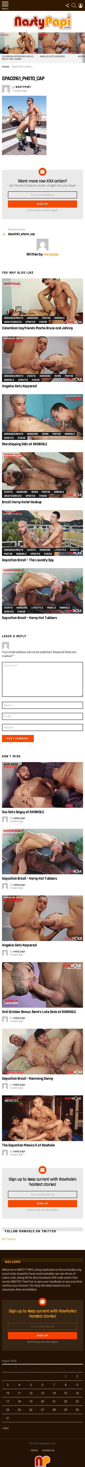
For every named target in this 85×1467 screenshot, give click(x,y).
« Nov (5, 1428)
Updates (30, 322)
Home (34, 1450)
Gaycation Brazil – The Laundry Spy (28, 560)
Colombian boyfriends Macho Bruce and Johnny (17, 58)
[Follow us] (67, 5)
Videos (43, 322)
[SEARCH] (74, 5)
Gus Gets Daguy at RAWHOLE (23, 812)
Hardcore (32, 318)
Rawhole (59, 318)
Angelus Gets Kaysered (52, 56)
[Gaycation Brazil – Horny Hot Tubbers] (42, 591)
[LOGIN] (80, 5)
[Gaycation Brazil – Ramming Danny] (42, 1051)
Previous (2, 47)
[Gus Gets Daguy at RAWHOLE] (42, 785)
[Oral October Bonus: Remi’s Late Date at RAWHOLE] (42, 985)
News (58, 376)
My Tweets (9, 1239)
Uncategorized (13, 322)
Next (83, 47)
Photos (46, 318)
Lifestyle (60, 550)
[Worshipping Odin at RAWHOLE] (42, 417)
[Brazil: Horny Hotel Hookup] (42, 475)
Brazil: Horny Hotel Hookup (22, 502)
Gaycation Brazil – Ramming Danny (27, 1078)
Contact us (48, 1450)
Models (74, 550)
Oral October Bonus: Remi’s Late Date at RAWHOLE (39, 1011)
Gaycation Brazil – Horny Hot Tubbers (29, 617)
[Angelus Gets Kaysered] (57, 43)
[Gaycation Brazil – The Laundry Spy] (42, 533)
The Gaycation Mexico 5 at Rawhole (28, 1145)
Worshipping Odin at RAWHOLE (24, 444)
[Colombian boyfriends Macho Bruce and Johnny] (19, 43)
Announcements (13, 318)
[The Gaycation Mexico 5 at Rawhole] (42, 1118)
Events (31, 376)
